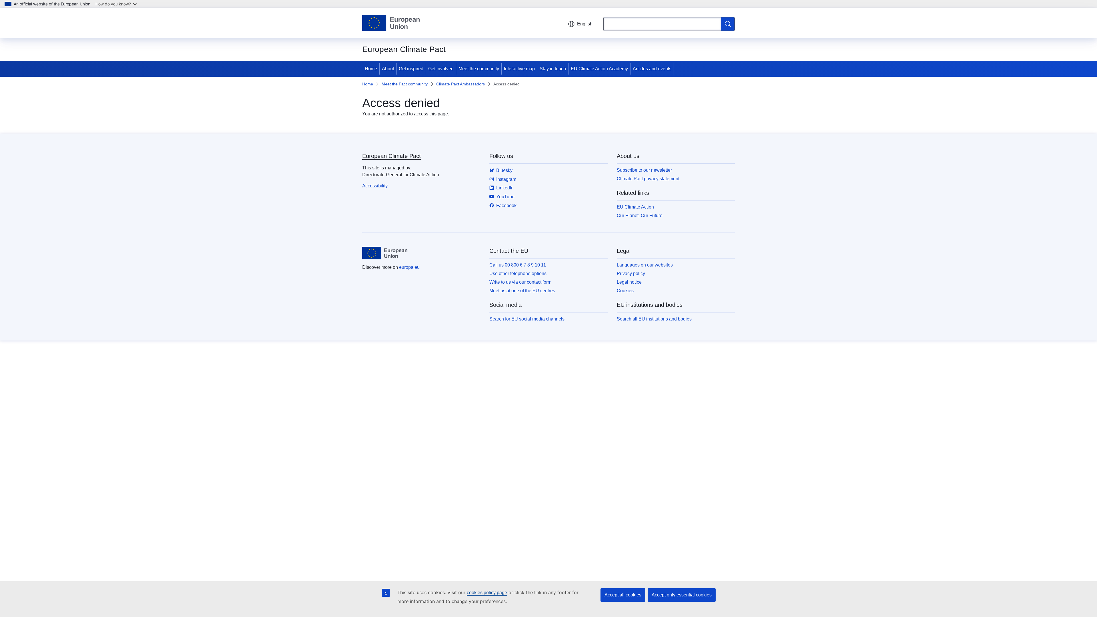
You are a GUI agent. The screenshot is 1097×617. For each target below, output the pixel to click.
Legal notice (629, 282)
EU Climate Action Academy (599, 68)
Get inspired (411, 68)
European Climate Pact (391, 156)
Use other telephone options (518, 273)
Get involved (441, 68)
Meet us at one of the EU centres (522, 290)
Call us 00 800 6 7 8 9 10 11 (517, 265)
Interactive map (519, 68)
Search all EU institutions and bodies (654, 318)
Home (371, 68)
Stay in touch (553, 68)
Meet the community (479, 68)
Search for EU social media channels (526, 318)
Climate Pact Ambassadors (460, 84)
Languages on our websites (645, 265)
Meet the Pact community (405, 84)
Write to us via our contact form (520, 282)
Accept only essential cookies (682, 594)
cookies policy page (487, 592)
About (388, 68)
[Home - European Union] (391, 23)
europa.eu (409, 267)
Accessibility (375, 185)
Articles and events (652, 68)
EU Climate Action (635, 207)
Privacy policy (631, 273)
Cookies (625, 290)
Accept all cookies (622, 594)
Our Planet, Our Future (639, 215)
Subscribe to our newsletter (644, 170)
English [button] (584, 23)
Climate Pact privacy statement (648, 178)
